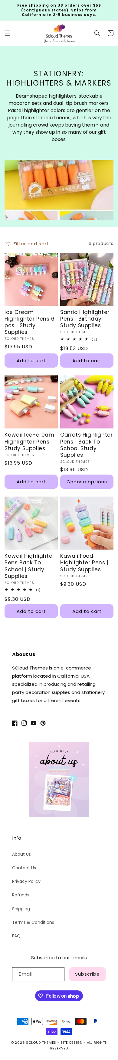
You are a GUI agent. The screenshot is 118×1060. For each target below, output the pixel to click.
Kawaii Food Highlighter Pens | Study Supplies (84, 562)
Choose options (87, 481)
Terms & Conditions (33, 922)
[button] (7, 33)
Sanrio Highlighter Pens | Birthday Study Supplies (85, 319)
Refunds (20, 895)
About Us (21, 854)
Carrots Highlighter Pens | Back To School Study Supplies (86, 444)
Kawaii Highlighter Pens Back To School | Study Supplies (29, 566)
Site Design (72, 1042)
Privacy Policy (26, 881)
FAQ (16, 936)
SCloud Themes (41, 1042)
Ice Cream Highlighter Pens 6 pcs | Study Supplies (30, 322)
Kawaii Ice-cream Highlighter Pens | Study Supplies (29, 441)
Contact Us (24, 868)
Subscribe (87, 974)
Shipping (21, 909)
